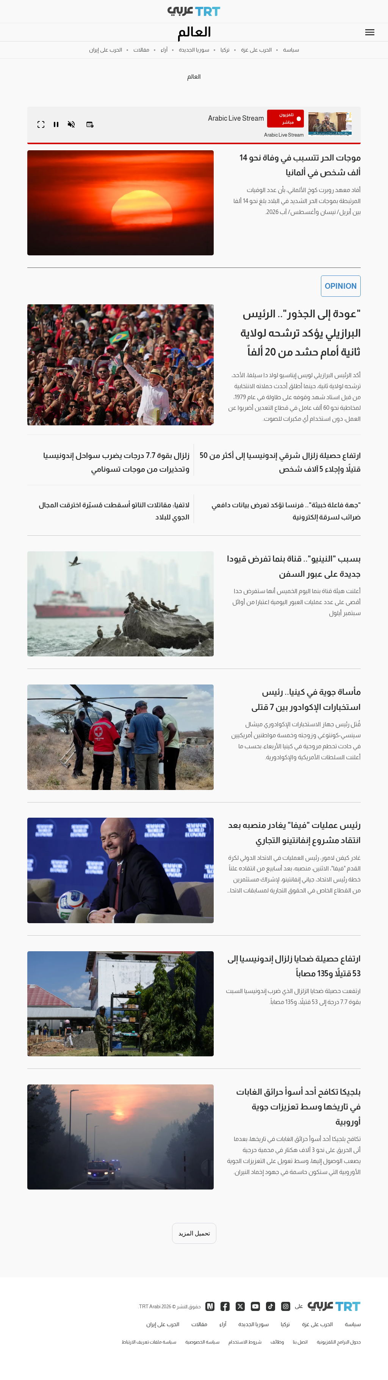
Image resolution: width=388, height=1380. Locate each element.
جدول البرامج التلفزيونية (339, 1342)
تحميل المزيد (194, 1233)
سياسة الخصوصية (202, 1342)
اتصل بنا (300, 1342)
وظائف (277, 1342)
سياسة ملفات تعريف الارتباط (149, 1342)
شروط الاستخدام (244, 1342)
